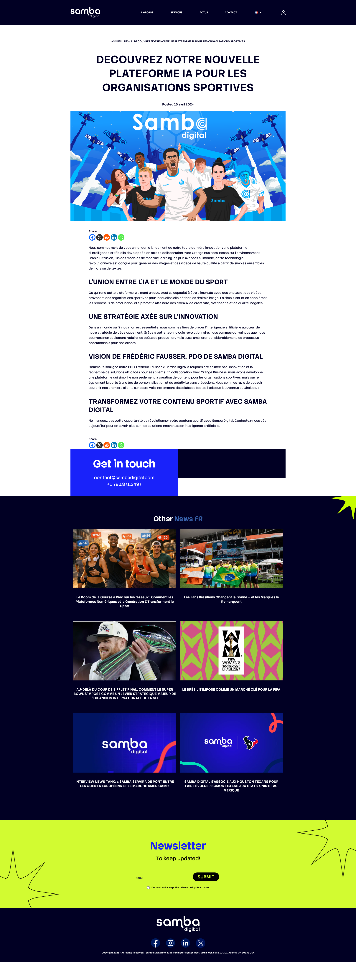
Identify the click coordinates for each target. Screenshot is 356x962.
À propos (147, 12)
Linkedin (185, 943)
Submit (206, 877)
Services (176, 12)
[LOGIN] (283, 12)
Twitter (200, 943)
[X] (99, 237)
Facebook (155, 943)
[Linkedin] (114, 237)
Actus (204, 12)
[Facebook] (92, 237)
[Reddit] (106, 237)
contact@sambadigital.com (124, 477)
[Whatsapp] (121, 237)
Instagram (170, 943)
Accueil (116, 41)
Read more (203, 887)
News (128, 41)
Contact (231, 12)
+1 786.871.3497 (124, 484)
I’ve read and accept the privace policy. (180, 887)
